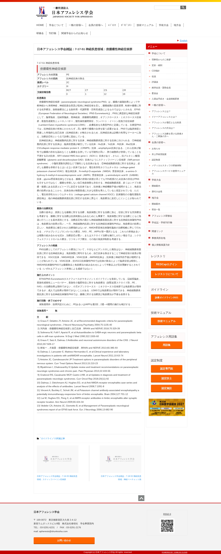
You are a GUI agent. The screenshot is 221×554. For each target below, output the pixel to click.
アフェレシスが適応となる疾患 (166, 122)
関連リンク (157, 231)
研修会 (40, 33)
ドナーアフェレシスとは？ (164, 117)
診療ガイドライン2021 (166, 297)
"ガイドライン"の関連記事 (52, 438)
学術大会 (164, 25)
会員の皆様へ (95, 25)
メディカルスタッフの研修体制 (166, 165)
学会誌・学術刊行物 (162, 222)
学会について (56, 25)
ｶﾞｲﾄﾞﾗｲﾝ (126, 25)
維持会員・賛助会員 (161, 87)
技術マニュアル (145, 25)
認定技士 (166, 378)
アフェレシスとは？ (161, 111)
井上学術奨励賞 (159, 154)
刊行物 (52, 33)
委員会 (155, 93)
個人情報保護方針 (161, 245)
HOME (40, 25)
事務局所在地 (158, 238)
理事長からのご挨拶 (161, 59)
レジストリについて (166, 274)
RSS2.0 (167, 514)
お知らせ (156, 148)
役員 (154, 76)
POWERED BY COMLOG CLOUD (174, 552)
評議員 (155, 82)
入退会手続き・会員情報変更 (165, 99)
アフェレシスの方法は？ (163, 128)
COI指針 (156, 71)
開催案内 (156, 186)
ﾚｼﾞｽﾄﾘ (112, 25)
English (183, 40)
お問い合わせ (64, 540)
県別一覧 (156, 209)
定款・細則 (157, 65)
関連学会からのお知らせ (74, 33)
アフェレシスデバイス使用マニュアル (168, 172)
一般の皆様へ (76, 25)
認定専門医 (166, 368)
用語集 (167, 345)
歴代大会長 (157, 191)
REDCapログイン (166, 264)
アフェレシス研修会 (162, 215)
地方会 (177, 25)
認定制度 (156, 160)
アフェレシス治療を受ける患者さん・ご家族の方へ (167, 134)
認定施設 (166, 388)
